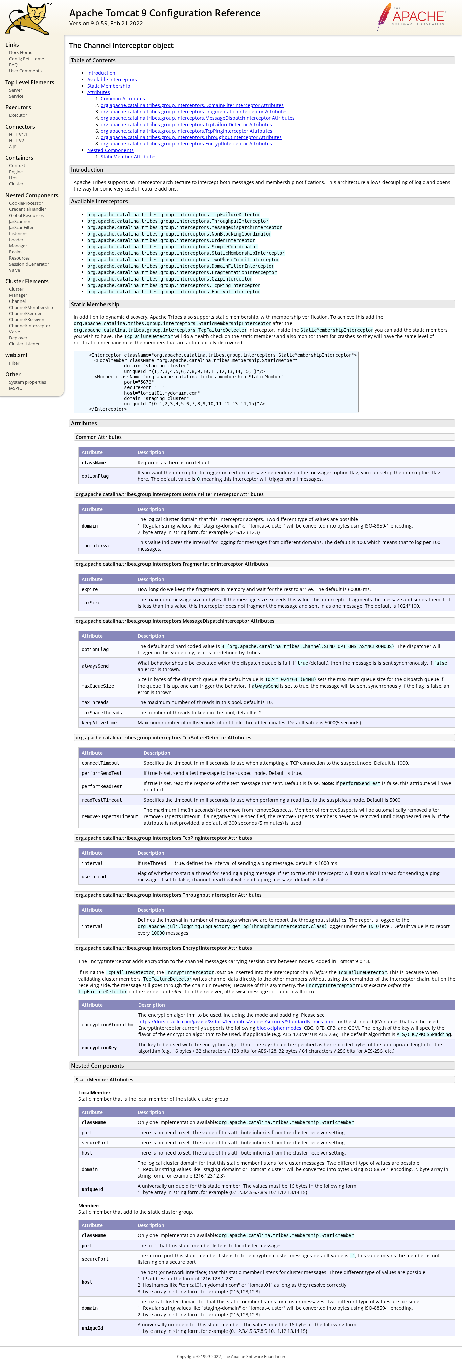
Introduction (101, 73)
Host (14, 178)
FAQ (13, 65)
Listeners (18, 233)
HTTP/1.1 (18, 134)
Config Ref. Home (26, 58)
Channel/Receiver (26, 319)
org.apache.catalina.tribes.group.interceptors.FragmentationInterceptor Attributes (194, 111)
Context (17, 165)
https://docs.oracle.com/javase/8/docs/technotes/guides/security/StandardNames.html (236, 1021)
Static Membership (108, 86)
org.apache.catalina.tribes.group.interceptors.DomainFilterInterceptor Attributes (192, 105)
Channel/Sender (25, 313)
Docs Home (20, 52)
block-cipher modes (279, 1028)
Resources (19, 258)
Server (15, 90)
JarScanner (19, 221)
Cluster (16, 184)
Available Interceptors (112, 79)
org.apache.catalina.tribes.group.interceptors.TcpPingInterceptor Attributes (186, 131)
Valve (14, 270)
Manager (18, 246)
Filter (14, 363)
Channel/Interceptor (29, 325)
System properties (27, 382)
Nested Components (110, 150)
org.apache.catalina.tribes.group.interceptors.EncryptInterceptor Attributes (186, 143)
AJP (12, 146)
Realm (15, 252)
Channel (17, 301)
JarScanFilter (21, 227)
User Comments (25, 71)
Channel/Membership (31, 307)
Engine (16, 172)
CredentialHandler (27, 209)
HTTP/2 (16, 140)
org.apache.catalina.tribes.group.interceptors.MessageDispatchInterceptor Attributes (198, 118)
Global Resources (26, 215)
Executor (18, 115)
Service (16, 96)
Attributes (98, 92)
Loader (16, 240)
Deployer (18, 338)
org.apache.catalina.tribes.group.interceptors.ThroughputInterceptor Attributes (191, 137)
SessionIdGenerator (29, 264)
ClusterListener (24, 344)
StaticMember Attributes (129, 156)
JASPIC (15, 388)
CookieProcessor (26, 203)
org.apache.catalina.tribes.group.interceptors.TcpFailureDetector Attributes (186, 124)
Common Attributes (123, 98)
